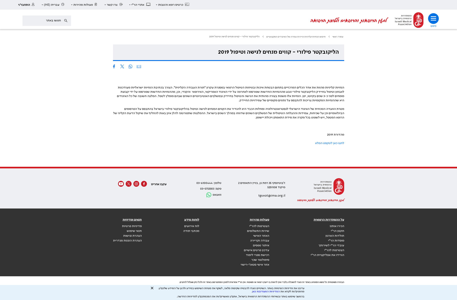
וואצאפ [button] (217, 194)
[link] (27, 5)
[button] (173, 5)
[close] (152, 289)
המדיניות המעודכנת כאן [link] (266, 291)
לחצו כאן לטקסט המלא (329, 143)
